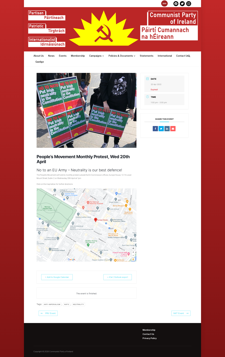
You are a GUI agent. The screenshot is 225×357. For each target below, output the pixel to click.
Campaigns (95, 55)
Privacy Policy (150, 338)
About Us (38, 55)
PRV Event (50, 313)
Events (63, 55)
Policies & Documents (120, 55)
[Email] (173, 128)
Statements (146, 55)
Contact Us (182, 55)
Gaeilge (39, 61)
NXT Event (178, 313)
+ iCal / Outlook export (117, 277)
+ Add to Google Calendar (57, 277)
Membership (78, 55)
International (165, 55)
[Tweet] (161, 128)
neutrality (78, 304)
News (51, 55)
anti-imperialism (52, 304)
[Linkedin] (167, 128)
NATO (66, 304)
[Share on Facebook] (155, 128)
